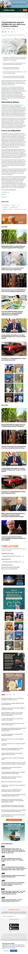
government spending (8, 35)
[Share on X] (11, 31)
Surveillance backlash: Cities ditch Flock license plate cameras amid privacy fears (13, 815)
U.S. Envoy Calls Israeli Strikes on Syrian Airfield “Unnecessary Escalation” (12, 719)
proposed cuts (6, 87)
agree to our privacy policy (8, 948)
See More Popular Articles (14, 819)
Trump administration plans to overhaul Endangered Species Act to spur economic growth (13, 336)
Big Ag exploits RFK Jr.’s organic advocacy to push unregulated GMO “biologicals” (13, 246)
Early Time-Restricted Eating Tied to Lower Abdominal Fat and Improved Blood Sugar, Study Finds (13, 810)
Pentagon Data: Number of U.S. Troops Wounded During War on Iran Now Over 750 (12, 699)
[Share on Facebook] (8, 31)
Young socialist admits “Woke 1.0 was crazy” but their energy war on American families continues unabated (13, 763)
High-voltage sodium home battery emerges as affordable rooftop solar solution (11, 777)
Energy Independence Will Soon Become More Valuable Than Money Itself (13, 876)
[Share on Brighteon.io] (5, 31)
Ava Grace (8, 333)
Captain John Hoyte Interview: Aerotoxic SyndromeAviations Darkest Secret (11, 900)
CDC (5, 20)
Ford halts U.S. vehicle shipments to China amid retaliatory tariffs (13, 359)
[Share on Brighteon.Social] (2, 31)
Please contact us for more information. (9, 569)
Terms (11, 934)
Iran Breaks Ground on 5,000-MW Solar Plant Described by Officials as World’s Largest (11, 790)
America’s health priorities (11, 187)
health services (15, 35)
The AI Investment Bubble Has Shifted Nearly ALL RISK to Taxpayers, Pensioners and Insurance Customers (12, 884)
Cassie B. (8, 28)
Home (2, 20)
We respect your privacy (14, 919)
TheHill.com (3, 196)
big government (7, 34)
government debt (14, 207)
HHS (19, 35)
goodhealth (17, 34)
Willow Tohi (9, 244)
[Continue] (25, 916)
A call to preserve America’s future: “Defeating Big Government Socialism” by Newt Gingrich (13, 538)
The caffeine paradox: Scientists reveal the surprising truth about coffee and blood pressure (13, 795)
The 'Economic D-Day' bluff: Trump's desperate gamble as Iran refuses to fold (12, 754)
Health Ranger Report (6, 843)
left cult (22, 35)
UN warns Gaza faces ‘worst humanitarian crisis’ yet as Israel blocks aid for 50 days (13, 290)
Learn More (6, 950)
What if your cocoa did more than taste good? (11, 781)
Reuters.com (4, 194)
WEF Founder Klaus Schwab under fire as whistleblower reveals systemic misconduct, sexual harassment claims (13, 515)
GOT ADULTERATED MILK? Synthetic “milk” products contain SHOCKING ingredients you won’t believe (12, 313)
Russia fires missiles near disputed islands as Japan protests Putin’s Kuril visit (12, 724)
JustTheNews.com (5, 192)
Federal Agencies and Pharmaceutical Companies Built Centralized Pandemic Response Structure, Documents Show (13, 729)
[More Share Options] (15, 31)
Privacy (8, 934)
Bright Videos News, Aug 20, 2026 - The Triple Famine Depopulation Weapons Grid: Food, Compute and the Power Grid (13, 893)
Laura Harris (9, 356)
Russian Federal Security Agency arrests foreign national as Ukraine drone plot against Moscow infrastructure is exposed (12, 714)
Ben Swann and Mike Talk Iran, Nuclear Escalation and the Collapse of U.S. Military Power (12, 860)
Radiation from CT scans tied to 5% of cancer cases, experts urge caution (12, 268)
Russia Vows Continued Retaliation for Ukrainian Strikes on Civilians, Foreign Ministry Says (12, 749)
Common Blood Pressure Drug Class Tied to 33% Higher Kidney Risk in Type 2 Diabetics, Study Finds (12, 806)
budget (11, 34)
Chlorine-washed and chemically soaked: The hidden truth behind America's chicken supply (13, 773)
